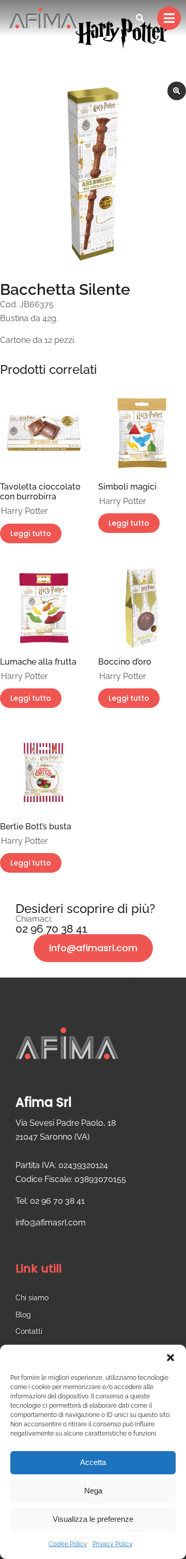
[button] (170, 1357)
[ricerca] (140, 18)
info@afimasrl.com (93, 947)
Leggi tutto (30, 533)
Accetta (93, 1462)
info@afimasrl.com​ (51, 1222)
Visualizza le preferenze (93, 1519)
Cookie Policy (68, 1544)
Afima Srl (44, 1102)
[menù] (169, 18)
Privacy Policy (112, 1544)
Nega (93, 1490)
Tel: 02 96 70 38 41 (50, 1201)
